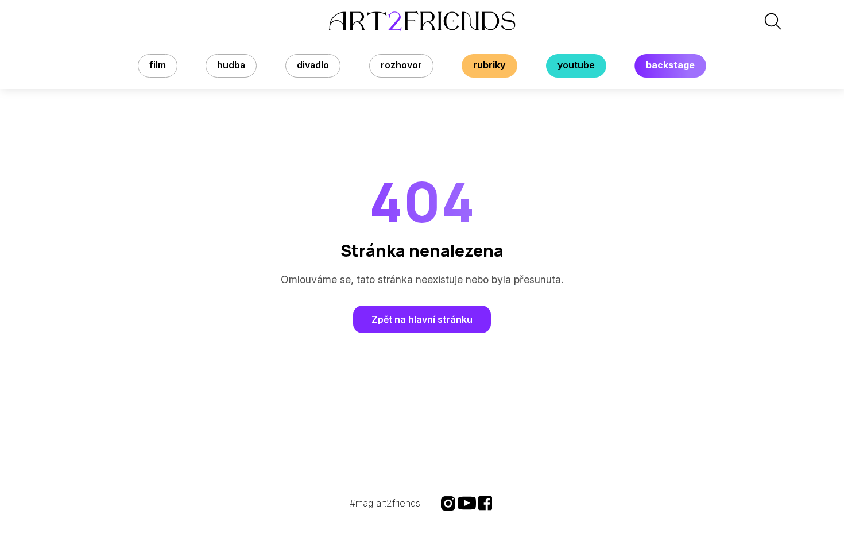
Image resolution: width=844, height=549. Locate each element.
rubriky (489, 65)
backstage (670, 65)
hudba (231, 65)
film (157, 65)
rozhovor (401, 65)
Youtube (576, 65)
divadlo (313, 65)
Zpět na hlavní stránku (422, 319)
